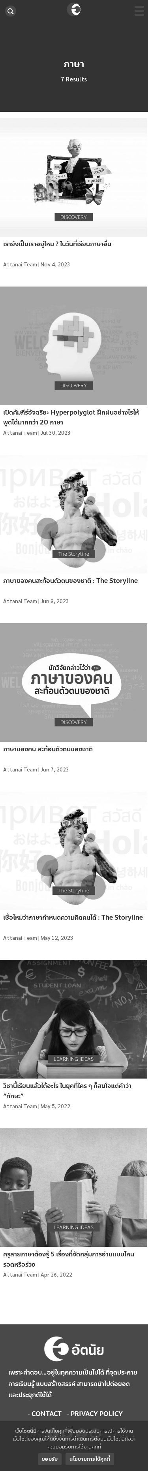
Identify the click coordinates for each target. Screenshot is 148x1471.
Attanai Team (20, 264)
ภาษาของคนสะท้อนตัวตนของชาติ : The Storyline (70, 581)
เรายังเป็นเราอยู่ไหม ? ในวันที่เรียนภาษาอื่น (57, 244)
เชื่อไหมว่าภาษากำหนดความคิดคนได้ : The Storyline (73, 917)
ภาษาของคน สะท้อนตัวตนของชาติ (48, 749)
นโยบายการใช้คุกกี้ (89, 1459)
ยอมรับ (50, 1459)
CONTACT (47, 1414)
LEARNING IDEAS (74, 1059)
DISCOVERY (73, 217)
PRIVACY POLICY (97, 1414)
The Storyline (73, 554)
